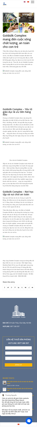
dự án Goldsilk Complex (26, 62)
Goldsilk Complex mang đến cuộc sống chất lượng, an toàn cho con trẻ (17, 41)
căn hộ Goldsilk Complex (20, 274)
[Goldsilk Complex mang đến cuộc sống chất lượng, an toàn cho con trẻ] (18, 23)
